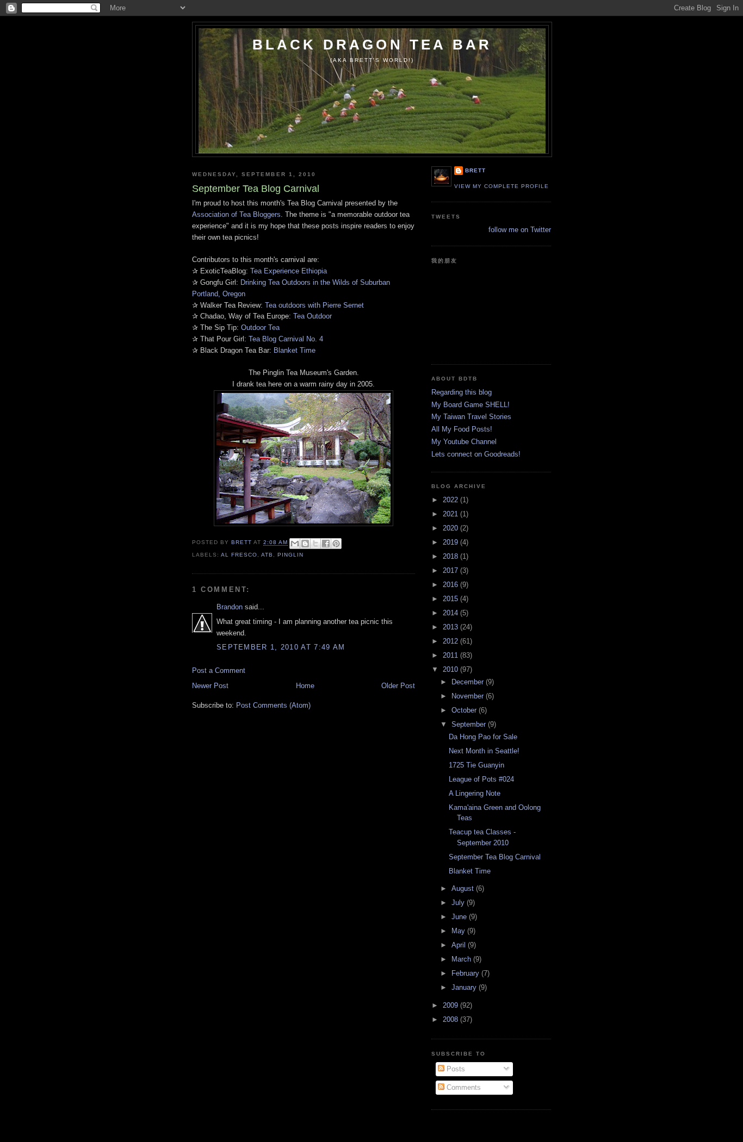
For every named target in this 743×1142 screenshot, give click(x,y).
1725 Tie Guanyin (476, 765)
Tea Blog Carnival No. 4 (286, 339)
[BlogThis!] (305, 543)
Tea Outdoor (312, 316)
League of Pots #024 (481, 779)
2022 (451, 500)
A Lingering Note (474, 793)
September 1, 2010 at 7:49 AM (280, 647)
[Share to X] (315, 543)
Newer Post (210, 686)
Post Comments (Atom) (273, 705)
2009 (451, 1005)
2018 (451, 556)
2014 (451, 613)
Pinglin (290, 555)
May (459, 931)
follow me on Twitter (519, 230)
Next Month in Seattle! (484, 751)
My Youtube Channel (464, 442)
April (459, 945)
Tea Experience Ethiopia (288, 271)
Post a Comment (218, 670)
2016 (451, 585)
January (465, 987)
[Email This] (294, 543)
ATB (267, 555)
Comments (462, 1087)
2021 (451, 514)
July (459, 902)
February (466, 973)
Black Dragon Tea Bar (372, 44)
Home (305, 686)
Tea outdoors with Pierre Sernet (314, 305)
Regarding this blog (461, 392)
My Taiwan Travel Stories (471, 417)
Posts (454, 1069)
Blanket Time (294, 350)
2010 (451, 669)
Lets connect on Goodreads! (476, 454)
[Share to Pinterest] (336, 543)
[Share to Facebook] (325, 543)
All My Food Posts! (461, 429)
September (469, 724)
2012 (451, 641)
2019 (451, 542)
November (468, 696)
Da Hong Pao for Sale (483, 737)
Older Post (398, 686)
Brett (475, 170)
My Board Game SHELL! (470, 405)
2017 (451, 570)
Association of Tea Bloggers (236, 214)
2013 (451, 627)
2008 (451, 1019)
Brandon (229, 607)
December (468, 682)
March (462, 959)
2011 (451, 655)
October (465, 710)
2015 (451, 599)
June (460, 917)
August (463, 888)
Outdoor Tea (260, 327)
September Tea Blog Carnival (495, 857)
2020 (451, 528)
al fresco (239, 555)
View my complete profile (501, 186)
